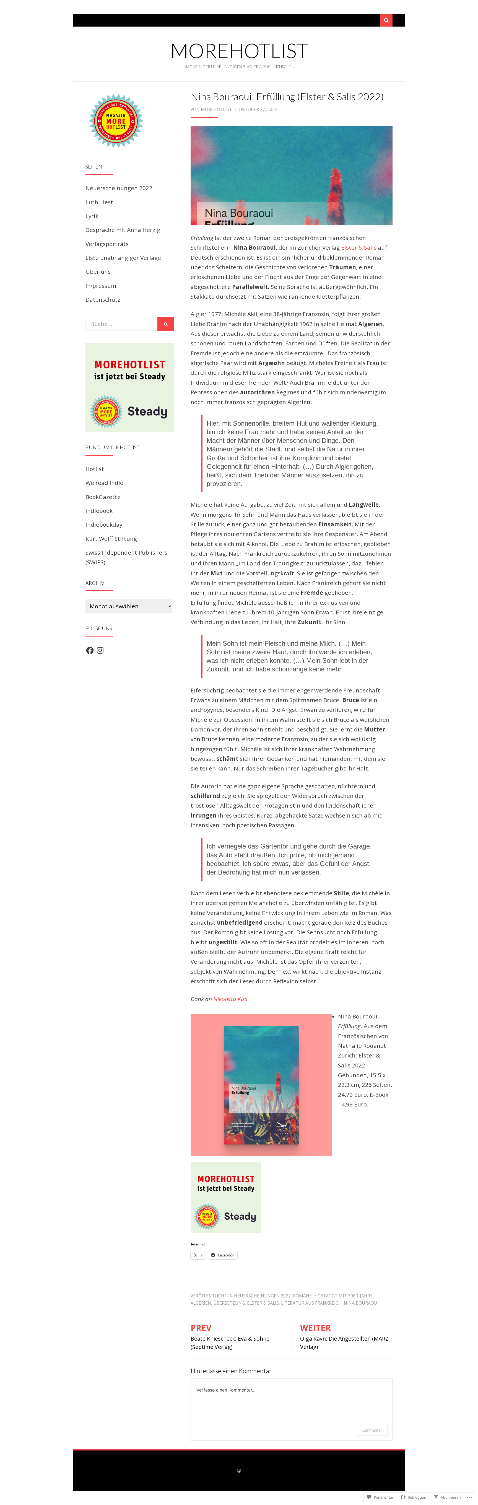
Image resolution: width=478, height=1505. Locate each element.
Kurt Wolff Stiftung (111, 538)
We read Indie (104, 483)
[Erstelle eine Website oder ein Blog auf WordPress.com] (239, 1471)
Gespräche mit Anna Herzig (122, 230)
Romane (302, 1296)
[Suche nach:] (121, 324)
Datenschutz (102, 299)
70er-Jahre (360, 1296)
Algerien (201, 1303)
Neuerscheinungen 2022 (262, 1296)
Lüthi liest (99, 202)
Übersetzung (229, 1303)
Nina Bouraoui (361, 1303)
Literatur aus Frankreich (311, 1303)
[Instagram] (100, 650)
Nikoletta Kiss (230, 999)
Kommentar (372, 1430)
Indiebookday (103, 524)
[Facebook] (89, 650)
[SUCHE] (165, 324)
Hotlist (94, 469)
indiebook (99, 510)
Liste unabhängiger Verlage (123, 258)
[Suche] (386, 20)
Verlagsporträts (107, 244)
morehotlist (239, 50)
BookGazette (103, 497)
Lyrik (91, 216)
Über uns (98, 271)
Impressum (100, 285)
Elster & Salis (358, 247)
